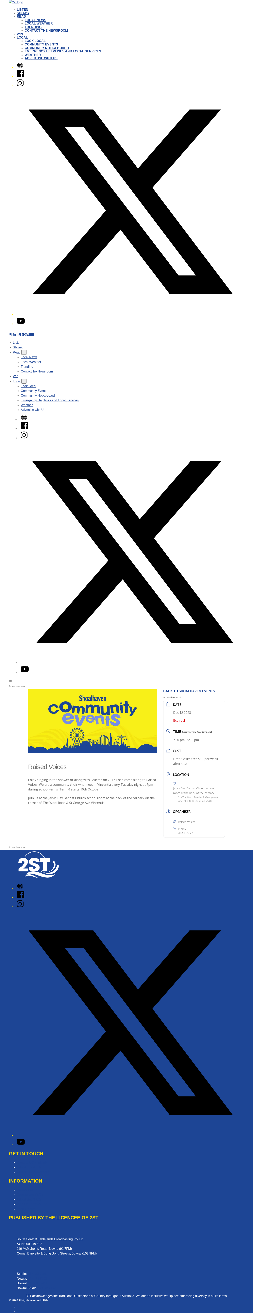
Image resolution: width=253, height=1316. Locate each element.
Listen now (19, 334)
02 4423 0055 (37, 1278)
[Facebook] (21, 76)
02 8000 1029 (48, 1288)
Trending (33, 27)
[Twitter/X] (130, 314)
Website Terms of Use (32, 1204)
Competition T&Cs (30, 1194)
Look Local (35, 41)
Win (20, 34)
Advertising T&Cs (29, 1199)
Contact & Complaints (32, 1162)
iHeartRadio (24, 1311)
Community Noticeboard (47, 48)
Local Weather (39, 23)
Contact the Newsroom (46, 30)
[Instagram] (20, 85)
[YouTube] (21, 323)
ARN (20, 1306)
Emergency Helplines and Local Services (63, 51)
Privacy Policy (27, 1190)
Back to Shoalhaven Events (189, 691)
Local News (35, 20)
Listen (22, 9)
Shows (23, 13)
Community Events (41, 44)
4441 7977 (185, 833)
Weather (33, 55)
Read (21, 16)
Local (22, 37)
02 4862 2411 (37, 1283)
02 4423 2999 (37, 1273)
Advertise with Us (41, 58)
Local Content (26, 1209)
